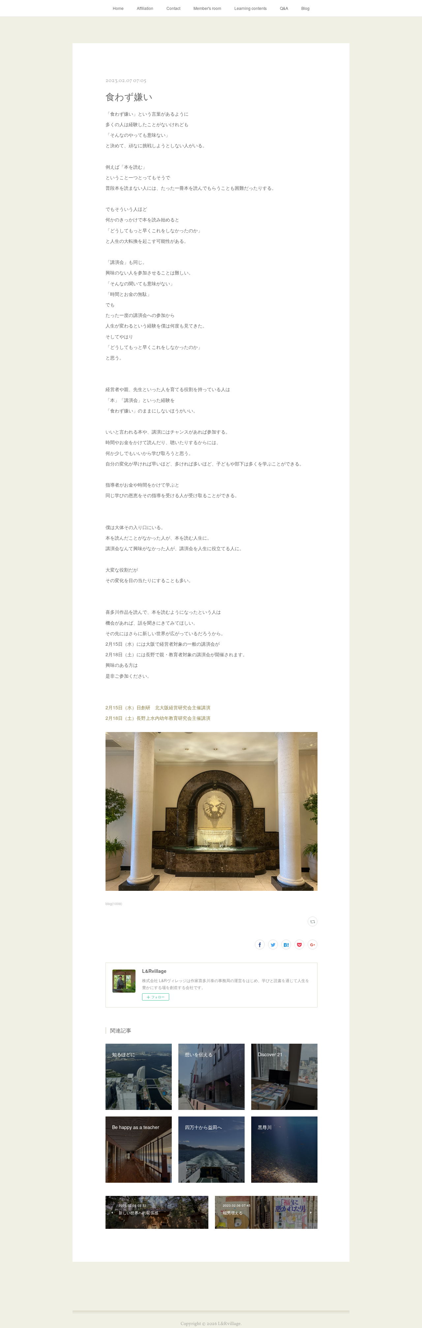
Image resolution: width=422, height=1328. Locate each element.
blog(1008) (114, 903)
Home (118, 8)
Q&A (284, 8)
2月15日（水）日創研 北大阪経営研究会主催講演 (158, 707)
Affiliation (145, 8)
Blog (305, 8)
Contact (173, 8)
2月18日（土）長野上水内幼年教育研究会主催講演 (158, 718)
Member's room (207, 8)
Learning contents (250, 8)
